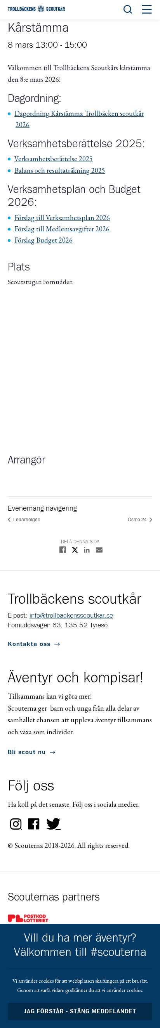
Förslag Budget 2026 (43, 240)
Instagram (16, 824)
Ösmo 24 (138, 519)
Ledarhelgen (26, 519)
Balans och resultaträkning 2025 (59, 170)
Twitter (51, 824)
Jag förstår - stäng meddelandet (80, 1011)
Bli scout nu (27, 752)
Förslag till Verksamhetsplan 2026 (62, 217)
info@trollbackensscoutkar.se (71, 615)
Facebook (34, 824)
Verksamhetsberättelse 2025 (53, 158)
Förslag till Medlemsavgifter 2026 (62, 228)
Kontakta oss (29, 644)
